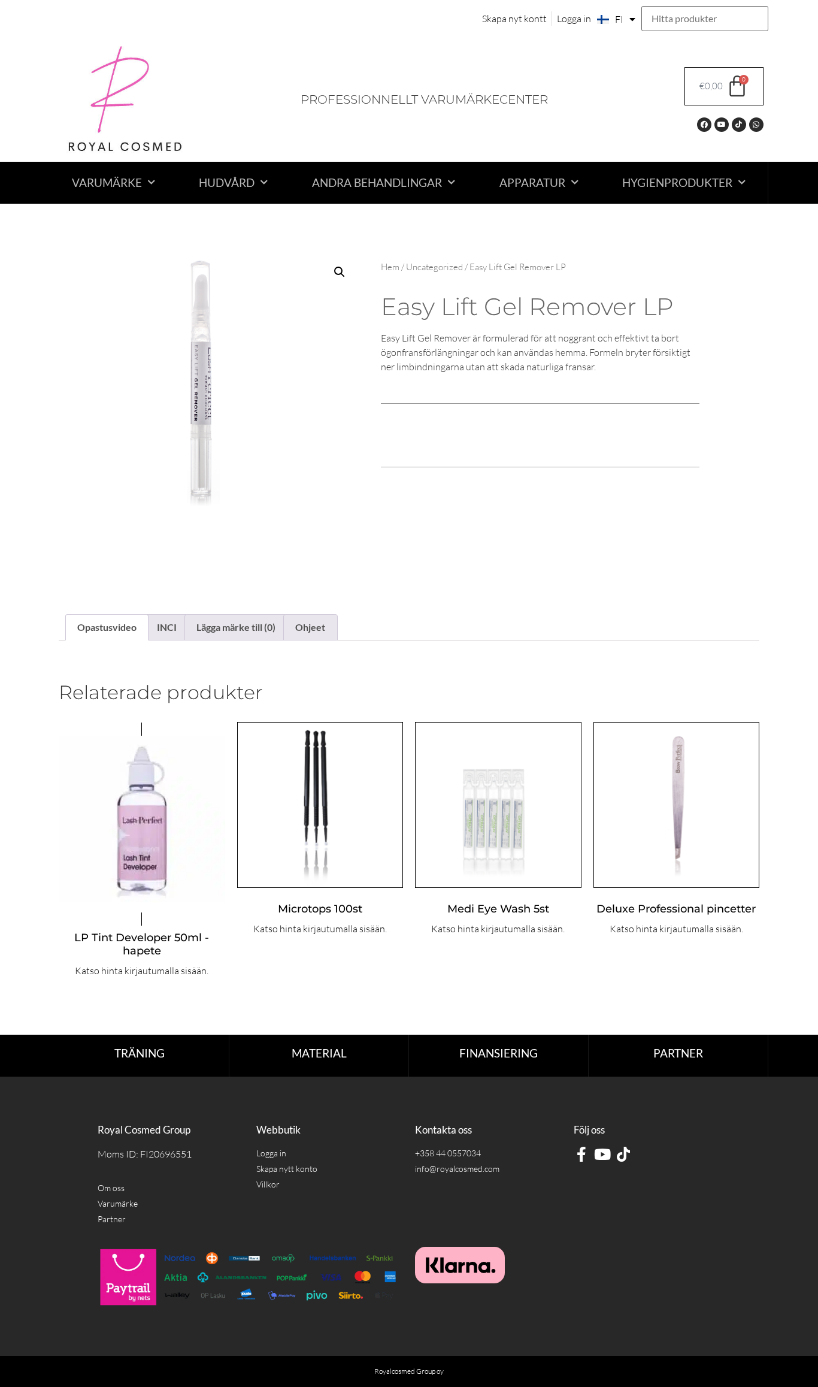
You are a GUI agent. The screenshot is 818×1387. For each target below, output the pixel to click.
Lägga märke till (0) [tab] (235, 627)
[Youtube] (721, 124)
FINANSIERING (498, 1053)
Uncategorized (434, 267)
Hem (390, 267)
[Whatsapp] (756, 124)
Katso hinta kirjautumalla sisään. (141, 971)
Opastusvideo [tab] (107, 627)
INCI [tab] (167, 627)
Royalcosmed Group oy (409, 1371)
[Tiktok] (739, 124)
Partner (678, 1053)
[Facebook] (704, 124)
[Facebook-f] (581, 1154)
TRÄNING (139, 1053)
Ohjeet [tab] (310, 627)
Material (319, 1053)
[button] (339, 272)
